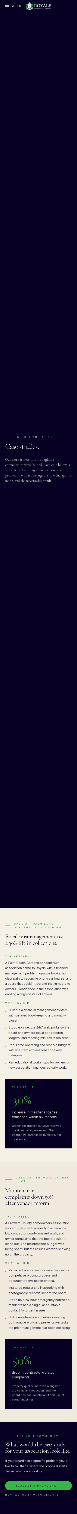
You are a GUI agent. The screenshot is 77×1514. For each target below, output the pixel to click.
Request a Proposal (38, 1485)
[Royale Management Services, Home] (38, 6)
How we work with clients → (34, 1494)
